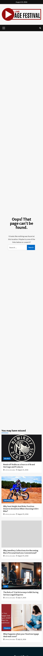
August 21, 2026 (23, 470)
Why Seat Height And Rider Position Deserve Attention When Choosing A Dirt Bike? (21, 508)
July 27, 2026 (22, 598)
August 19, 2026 (23, 514)
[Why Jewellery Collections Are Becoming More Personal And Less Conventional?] (21, 534)
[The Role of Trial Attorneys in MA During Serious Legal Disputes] (21, 575)
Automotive (8, 500)
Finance (7, 628)
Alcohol (7, 458)
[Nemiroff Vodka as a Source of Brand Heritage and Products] (21, 448)
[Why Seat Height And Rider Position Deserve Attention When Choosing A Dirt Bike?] (21, 489)
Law (5, 586)
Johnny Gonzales (10, 470)
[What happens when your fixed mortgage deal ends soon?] (21, 617)
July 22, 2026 (22, 639)
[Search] (40, 28)
